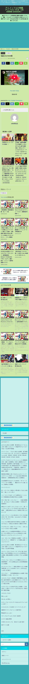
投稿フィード (5, 655)
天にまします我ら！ (6, 599)
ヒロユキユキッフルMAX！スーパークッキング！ (13, 607)
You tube (3, 197)
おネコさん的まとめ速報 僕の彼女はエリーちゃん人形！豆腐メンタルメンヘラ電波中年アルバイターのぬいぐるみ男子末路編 (14, 446)
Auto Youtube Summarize (15, 100)
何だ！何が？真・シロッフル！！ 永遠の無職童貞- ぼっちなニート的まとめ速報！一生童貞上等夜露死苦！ (14, 501)
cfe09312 (14, 123)
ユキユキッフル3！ (6, 593)
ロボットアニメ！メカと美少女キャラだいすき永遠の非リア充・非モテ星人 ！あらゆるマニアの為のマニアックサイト (14, 517)
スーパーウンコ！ (5, 487)
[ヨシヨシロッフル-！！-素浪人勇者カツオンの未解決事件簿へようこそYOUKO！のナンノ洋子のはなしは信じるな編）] (14, 568)
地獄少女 (9, 53)
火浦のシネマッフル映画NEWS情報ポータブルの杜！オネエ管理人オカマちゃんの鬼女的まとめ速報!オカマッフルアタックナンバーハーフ (13, 533)
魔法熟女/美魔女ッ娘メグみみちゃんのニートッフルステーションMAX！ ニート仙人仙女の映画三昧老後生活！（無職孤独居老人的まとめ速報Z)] (14, 475)
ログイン (4, 651)
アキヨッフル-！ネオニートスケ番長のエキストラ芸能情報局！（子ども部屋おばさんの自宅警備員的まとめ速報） (14, 561)
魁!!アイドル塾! (5, 624)
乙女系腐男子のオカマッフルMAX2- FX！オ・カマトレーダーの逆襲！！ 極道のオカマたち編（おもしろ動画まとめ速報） (14, 482)
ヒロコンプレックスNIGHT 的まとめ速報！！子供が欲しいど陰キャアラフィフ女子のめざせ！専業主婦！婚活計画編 (14, 588)
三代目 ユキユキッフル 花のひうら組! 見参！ (13, 621)
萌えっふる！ (4, 596)
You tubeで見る (14, 90)
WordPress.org (5, 663)
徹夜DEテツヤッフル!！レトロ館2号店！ (11, 610)
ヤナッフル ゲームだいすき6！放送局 (10, 615)
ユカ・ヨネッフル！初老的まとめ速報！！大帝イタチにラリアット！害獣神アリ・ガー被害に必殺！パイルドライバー (14, 540)
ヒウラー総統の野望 (6, 619)
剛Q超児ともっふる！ (6, 613)
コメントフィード (6, 659)
